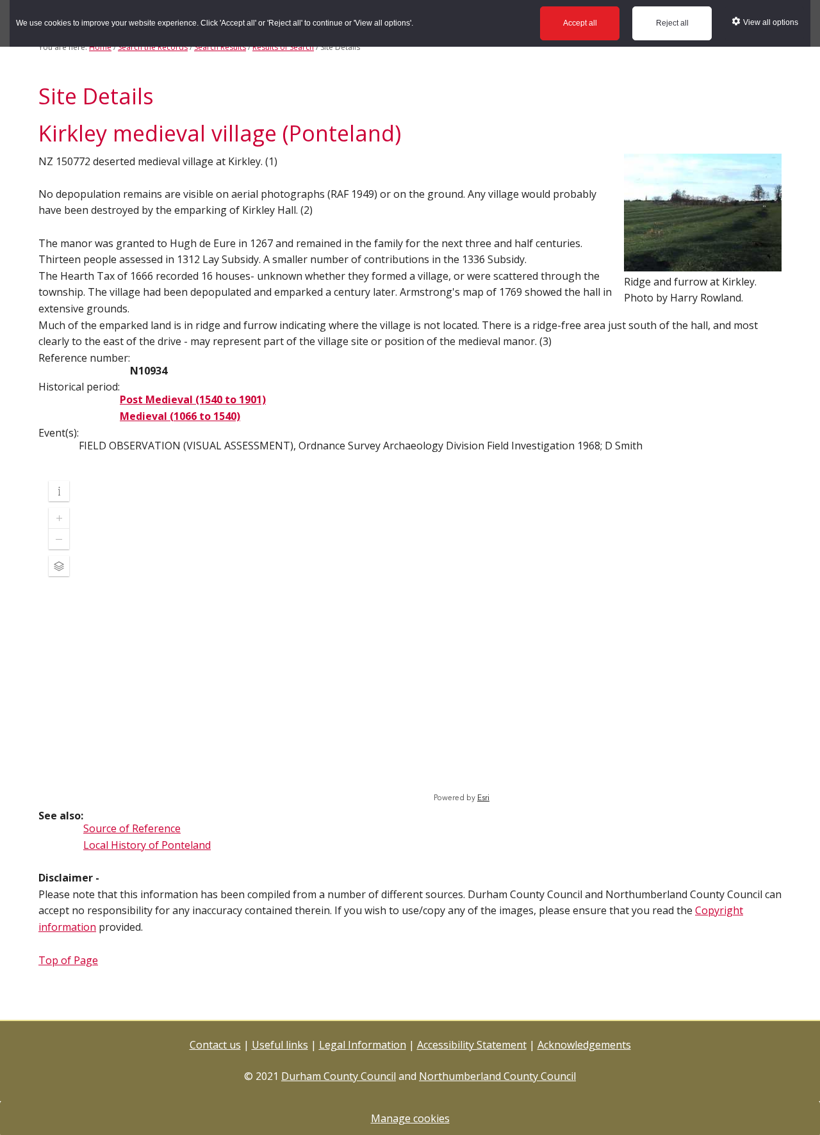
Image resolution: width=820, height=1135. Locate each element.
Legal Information (362, 1045)
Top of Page (68, 960)
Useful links (280, 1045)
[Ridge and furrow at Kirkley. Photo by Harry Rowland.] (703, 265)
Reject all (672, 23)
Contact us (215, 1045)
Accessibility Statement (472, 1045)
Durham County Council (338, 1076)
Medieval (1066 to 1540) (180, 416)
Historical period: (79, 387)
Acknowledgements (584, 1045)
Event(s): (58, 433)
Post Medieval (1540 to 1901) (193, 399)
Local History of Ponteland (147, 845)
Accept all (580, 23)
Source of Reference (132, 828)
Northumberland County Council (497, 1076)
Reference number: (84, 358)
